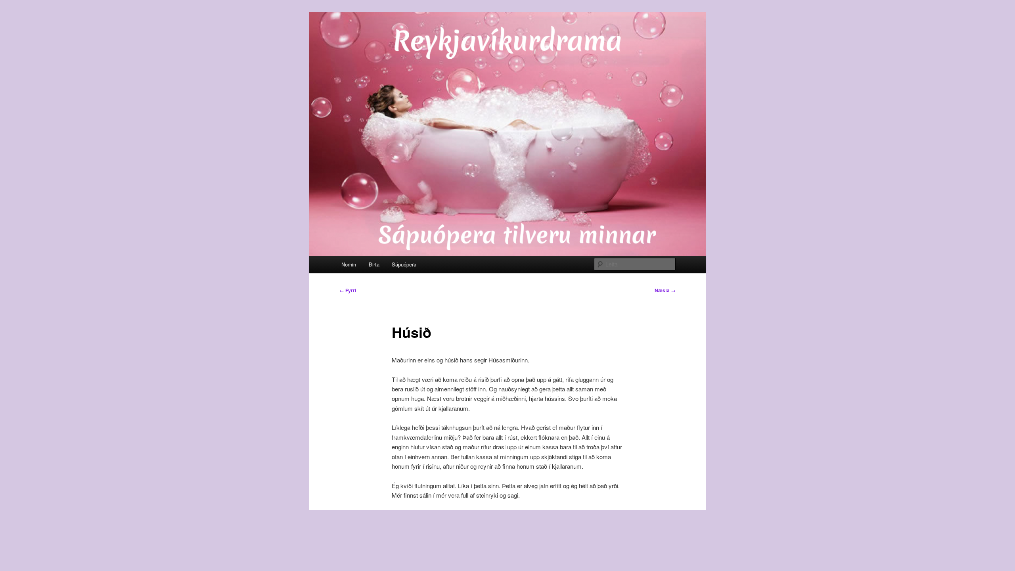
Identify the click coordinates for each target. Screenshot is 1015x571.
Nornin (348, 264)
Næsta (665, 290)
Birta (374, 264)
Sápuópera (404, 264)
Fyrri (347, 290)
